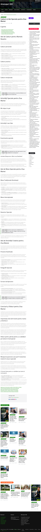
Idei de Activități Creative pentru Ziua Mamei (8, 32)
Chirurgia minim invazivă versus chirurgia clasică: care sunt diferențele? (13, 418)
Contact (2, 11)
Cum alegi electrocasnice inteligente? (13, 440)
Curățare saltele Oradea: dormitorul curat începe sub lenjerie (5, 426)
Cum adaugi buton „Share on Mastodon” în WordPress (13, 459)
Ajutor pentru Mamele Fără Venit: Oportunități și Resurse (9, 389)
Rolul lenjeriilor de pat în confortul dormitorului (23, 419)
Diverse (34, 9)
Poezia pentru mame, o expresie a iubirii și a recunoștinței (9, 390)
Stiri (30, 165)
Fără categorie (31, 162)
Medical (30, 163)
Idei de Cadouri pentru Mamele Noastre (7, 29)
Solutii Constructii (3, 521)
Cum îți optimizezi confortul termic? (4, 457)
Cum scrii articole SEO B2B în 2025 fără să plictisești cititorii (4, 475)
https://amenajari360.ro (15, 397)
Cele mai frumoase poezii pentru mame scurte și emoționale (10, 388)
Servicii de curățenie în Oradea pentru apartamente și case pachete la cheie (34, 97)
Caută (31, 18)
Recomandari (29, 9)
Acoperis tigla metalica (32, 107)
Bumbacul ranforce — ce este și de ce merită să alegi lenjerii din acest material (34, 94)
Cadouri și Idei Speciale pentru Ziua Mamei (10, 14)
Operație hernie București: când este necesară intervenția (22, 442)
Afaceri (6, 9)
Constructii (23, 9)
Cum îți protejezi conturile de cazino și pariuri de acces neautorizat (33, 87)
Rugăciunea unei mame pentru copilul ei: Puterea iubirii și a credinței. (11, 387)
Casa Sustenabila (3, 517)
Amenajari (11, 9)
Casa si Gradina (31, 157)
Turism (30, 166)
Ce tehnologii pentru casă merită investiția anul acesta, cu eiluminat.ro (34, 54)
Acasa (2, 9)
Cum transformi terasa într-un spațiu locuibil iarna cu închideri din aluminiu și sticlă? (4, 443)
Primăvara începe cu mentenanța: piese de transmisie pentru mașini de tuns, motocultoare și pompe (34, 68)
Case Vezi (2, 519)
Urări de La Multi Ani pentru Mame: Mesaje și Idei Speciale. (9, 391)
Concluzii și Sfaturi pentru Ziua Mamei (7, 33)
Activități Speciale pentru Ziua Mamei (7, 30)
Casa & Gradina (17, 9)
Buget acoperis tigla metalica (33, 106)
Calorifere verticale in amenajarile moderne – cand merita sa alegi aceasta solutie (34, 35)
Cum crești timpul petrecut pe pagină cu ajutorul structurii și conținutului (34, 91)
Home (2, 14)
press (1, 429)
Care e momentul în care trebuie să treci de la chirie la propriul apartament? (34, 104)
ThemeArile (5, 530)
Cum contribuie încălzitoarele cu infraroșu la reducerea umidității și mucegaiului (34, 74)
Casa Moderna (3, 518)
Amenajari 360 (7, 4)
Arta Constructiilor (3, 520)
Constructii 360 (3, 522)
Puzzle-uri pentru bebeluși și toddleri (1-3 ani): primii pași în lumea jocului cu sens (23, 460)
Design (30, 160)
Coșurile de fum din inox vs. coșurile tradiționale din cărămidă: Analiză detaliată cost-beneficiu (34, 142)
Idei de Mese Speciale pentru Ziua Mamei (7, 31)
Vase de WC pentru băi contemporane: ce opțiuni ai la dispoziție (34, 71)
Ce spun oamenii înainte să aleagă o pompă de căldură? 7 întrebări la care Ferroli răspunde (34, 32)
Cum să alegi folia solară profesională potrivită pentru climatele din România (33, 100)
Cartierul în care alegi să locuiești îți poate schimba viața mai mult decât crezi (34, 39)
